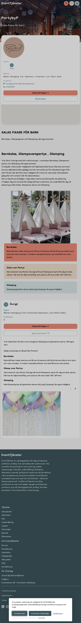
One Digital (41, 618)
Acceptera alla (19, 613)
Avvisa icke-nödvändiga (40, 613)
